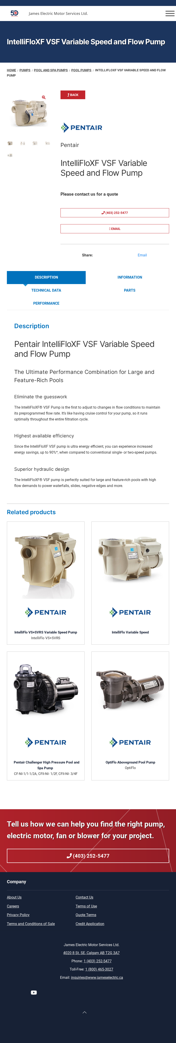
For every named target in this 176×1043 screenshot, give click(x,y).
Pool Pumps (81, 70)
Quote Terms (86, 915)
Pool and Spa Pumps (51, 70)
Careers (13, 906)
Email (115, 229)
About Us (14, 897)
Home (11, 70)
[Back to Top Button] (84, 1012)
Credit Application (90, 924)
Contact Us (84, 897)
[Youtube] (34, 993)
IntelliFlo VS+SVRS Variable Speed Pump (45, 632)
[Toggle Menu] (170, 13)
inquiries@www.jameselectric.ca (97, 977)
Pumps (24, 70)
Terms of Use (86, 906)
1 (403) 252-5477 (98, 961)
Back (73, 95)
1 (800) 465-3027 (99, 969)
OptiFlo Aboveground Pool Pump (130, 762)
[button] (43, 97)
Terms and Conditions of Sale (31, 924)
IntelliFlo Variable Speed (130, 632)
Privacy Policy (18, 915)
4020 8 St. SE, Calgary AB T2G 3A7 (91, 953)
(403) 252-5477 (116, 213)
